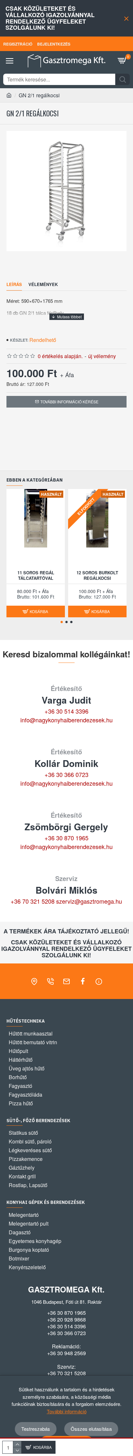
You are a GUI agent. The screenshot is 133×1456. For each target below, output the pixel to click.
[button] (62, 622)
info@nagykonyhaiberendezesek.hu (66, 720)
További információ (67, 1411)
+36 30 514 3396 (66, 711)
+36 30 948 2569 (66, 1353)
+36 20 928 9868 (66, 1320)
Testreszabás (35, 1428)
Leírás (14, 284)
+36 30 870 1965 (66, 838)
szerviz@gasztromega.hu (89, 901)
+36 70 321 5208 (33, 901)
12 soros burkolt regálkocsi (97, 575)
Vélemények (43, 284)
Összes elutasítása (91, 1428)
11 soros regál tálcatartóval (35, 575)
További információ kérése (69, 401)
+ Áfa (67, 374)
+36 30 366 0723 (66, 774)
